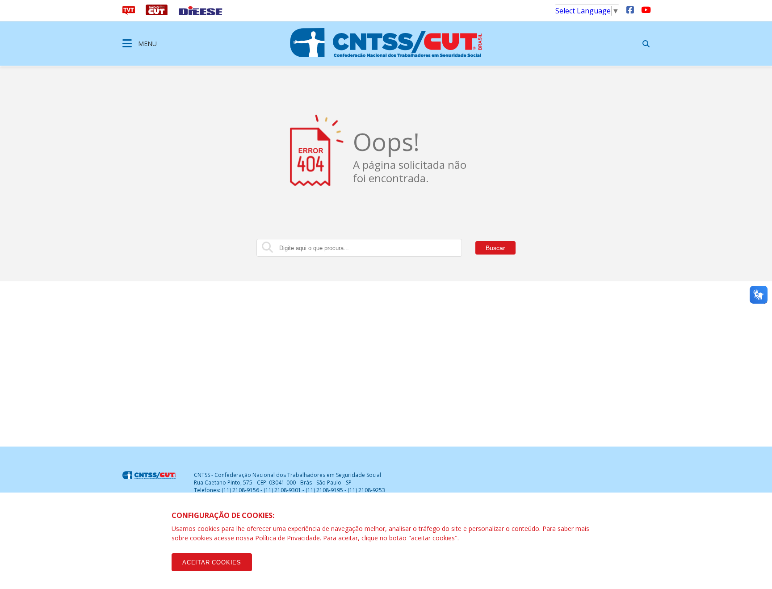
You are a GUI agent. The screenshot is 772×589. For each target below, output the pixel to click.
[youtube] (645, 9)
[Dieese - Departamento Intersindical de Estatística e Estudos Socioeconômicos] (200, 12)
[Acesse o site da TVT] (128, 12)
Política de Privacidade (287, 538)
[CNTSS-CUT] (386, 42)
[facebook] (629, 9)
